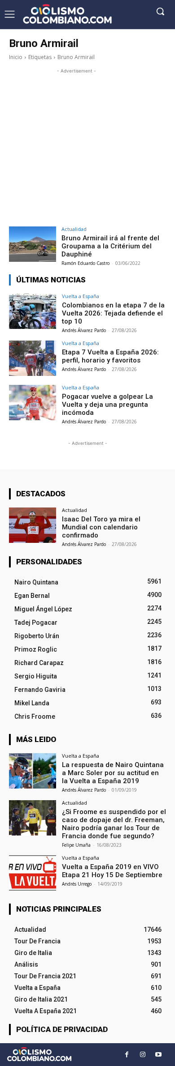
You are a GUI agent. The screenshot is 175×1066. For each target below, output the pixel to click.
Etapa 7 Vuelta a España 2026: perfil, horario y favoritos (110, 356)
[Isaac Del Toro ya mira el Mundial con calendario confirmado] (32, 525)
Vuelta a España (80, 296)
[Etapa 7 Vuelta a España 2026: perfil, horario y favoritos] (32, 358)
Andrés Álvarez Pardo (84, 330)
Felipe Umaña (76, 845)
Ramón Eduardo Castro (85, 263)
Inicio (15, 57)
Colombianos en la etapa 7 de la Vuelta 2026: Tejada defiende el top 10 (113, 313)
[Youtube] (158, 1054)
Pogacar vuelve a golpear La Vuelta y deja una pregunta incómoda (107, 404)
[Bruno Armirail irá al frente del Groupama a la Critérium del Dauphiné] (32, 244)
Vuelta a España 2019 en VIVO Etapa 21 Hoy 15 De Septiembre (112, 871)
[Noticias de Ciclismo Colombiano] (67, 14)
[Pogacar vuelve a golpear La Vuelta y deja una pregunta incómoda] (32, 402)
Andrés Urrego (77, 884)
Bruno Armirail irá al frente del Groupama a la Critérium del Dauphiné (110, 246)
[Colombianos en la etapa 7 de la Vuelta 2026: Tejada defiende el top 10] (32, 311)
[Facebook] (127, 1054)
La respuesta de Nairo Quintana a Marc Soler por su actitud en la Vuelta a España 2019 (113, 773)
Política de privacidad (62, 1029)
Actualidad (74, 228)
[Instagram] (142, 1054)
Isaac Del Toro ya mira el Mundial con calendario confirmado (101, 527)
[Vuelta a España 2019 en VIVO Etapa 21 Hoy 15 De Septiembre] (32, 873)
